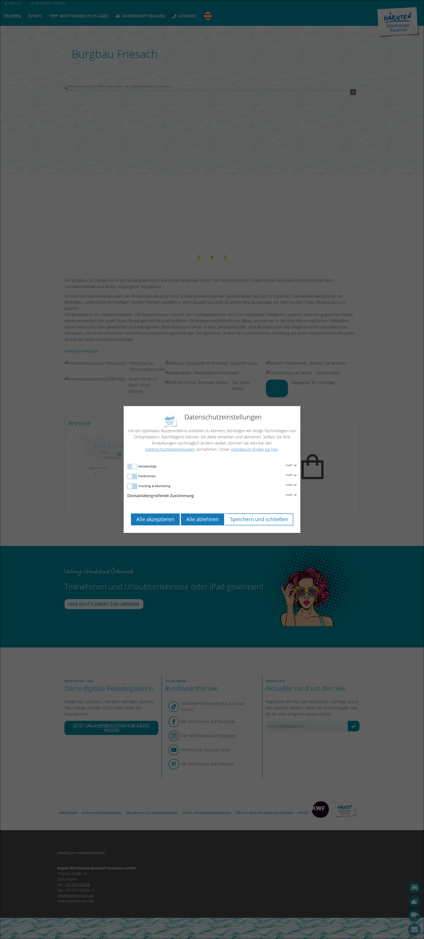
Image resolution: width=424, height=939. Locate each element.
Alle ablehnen (202, 519)
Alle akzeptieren (155, 519)
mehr (289, 465)
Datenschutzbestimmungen (170, 449)
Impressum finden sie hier (254, 449)
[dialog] (212, 469)
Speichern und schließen (259, 519)
